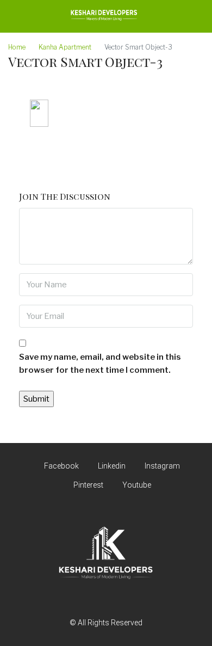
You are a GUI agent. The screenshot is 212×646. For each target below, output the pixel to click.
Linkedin (111, 466)
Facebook (60, 466)
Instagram (161, 466)
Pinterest (87, 485)
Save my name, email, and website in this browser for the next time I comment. (100, 363)
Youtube (136, 485)
